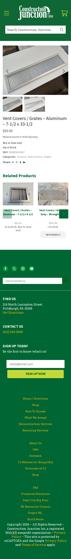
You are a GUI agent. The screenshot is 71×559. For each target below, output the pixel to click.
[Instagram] (23, 268)
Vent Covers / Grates (39, 156)
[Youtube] (31, 268)
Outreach (35, 456)
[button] (7, 71)
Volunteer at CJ (35, 468)
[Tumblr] (20, 162)
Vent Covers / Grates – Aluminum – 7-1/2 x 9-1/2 (18, 212)
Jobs (35, 449)
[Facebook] (13, 162)
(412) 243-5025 (13, 332)
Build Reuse (35, 519)
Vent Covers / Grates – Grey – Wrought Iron (53, 212)
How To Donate (35, 411)
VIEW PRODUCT (53, 234)
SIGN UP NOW (36, 373)
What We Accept (36, 417)
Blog (35, 475)
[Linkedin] (24, 162)
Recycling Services (35, 430)
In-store (21, 156)
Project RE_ (35, 513)
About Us (35, 443)
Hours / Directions (35, 398)
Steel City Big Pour (35, 500)
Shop (35, 405)
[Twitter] (16, 162)
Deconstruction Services (35, 424)
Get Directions (13, 312)
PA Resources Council (35, 506)
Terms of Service (33, 545)
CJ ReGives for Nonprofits (35, 462)
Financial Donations (35, 494)
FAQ (35, 487)
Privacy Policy (56, 541)
